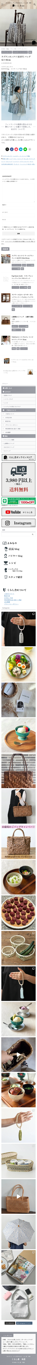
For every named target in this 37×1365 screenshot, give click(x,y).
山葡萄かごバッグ (9, 443)
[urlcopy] (30, 149)
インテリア (16, 161)
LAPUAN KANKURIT (7, 164)
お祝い (33, 164)
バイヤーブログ (8, 399)
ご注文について (10, 410)
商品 (28, 156)
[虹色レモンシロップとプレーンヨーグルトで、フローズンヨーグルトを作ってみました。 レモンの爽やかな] (18, 1019)
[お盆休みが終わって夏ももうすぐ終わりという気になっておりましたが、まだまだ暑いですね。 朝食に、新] (18, 664)
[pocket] (16, 149)
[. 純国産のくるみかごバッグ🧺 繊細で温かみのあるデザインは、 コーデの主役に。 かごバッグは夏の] (18, 1054)
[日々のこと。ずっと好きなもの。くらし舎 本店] (19, 5)
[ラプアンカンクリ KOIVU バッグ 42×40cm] (21, 149)
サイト (4, 219)
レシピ (6, 403)
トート (3, 161)
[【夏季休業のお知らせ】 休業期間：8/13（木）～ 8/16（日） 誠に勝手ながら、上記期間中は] (18, 735)
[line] (25, 149)
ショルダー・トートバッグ (20, 156)
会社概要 (7, 432)
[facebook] (12, 149)
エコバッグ (20, 159)
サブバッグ (32, 159)
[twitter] (7, 149)
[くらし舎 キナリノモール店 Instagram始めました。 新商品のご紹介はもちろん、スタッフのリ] (18, 700)
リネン (15, 159)
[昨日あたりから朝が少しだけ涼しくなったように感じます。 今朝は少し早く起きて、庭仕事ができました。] (18, 771)
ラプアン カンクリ (24, 161)
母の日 (29, 164)
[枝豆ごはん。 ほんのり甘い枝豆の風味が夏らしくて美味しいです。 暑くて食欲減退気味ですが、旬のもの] (18, 877)
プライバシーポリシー (11, 425)
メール (5, 212)
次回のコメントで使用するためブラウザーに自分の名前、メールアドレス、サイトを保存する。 (18, 228)
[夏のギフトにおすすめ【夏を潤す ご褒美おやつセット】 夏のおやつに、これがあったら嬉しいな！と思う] (18, 1267)
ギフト (31, 161)
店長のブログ (8, 395)
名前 (4, 205)
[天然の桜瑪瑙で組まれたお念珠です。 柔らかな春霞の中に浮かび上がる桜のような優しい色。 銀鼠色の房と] (18, 629)
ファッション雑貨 (9, 440)
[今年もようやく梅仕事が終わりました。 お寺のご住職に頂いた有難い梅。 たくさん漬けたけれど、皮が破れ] (18, 912)
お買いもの (8, 388)
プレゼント (16, 164)
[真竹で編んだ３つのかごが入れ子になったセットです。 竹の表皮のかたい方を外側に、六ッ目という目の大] (18, 948)
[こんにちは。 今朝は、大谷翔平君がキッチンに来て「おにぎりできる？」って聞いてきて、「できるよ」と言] (18, 842)
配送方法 (7, 421)
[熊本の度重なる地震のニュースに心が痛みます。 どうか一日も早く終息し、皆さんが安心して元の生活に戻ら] (18, 983)
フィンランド (23, 164)
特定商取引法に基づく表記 (12, 429)
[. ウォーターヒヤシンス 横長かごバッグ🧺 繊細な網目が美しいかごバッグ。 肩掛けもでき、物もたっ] (18, 1196)
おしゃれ (26, 159)
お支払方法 (8, 417)
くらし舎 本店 (19, 1359)
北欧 (7, 159)
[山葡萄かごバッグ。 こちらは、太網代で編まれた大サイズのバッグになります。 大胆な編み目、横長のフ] (18, 806)
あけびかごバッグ (9, 447)
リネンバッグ (8, 161)
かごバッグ (7, 451)
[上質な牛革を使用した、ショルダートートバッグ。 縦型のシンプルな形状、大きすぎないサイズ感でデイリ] (18, 1303)
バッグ (11, 159)
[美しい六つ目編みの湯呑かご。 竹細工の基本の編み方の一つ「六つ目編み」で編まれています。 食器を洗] (18, 1161)
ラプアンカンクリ (7, 156)
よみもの (7, 392)
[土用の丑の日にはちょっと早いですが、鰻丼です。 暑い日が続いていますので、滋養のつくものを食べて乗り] (18, 1090)
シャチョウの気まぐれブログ (12, 406)
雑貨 (4, 159)
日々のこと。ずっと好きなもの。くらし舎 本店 (19, 1356)
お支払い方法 (8, 598)
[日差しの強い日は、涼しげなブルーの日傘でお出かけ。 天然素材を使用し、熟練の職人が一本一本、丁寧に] (18, 1232)
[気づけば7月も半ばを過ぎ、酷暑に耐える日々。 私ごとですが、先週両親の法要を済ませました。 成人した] (18, 1125)
